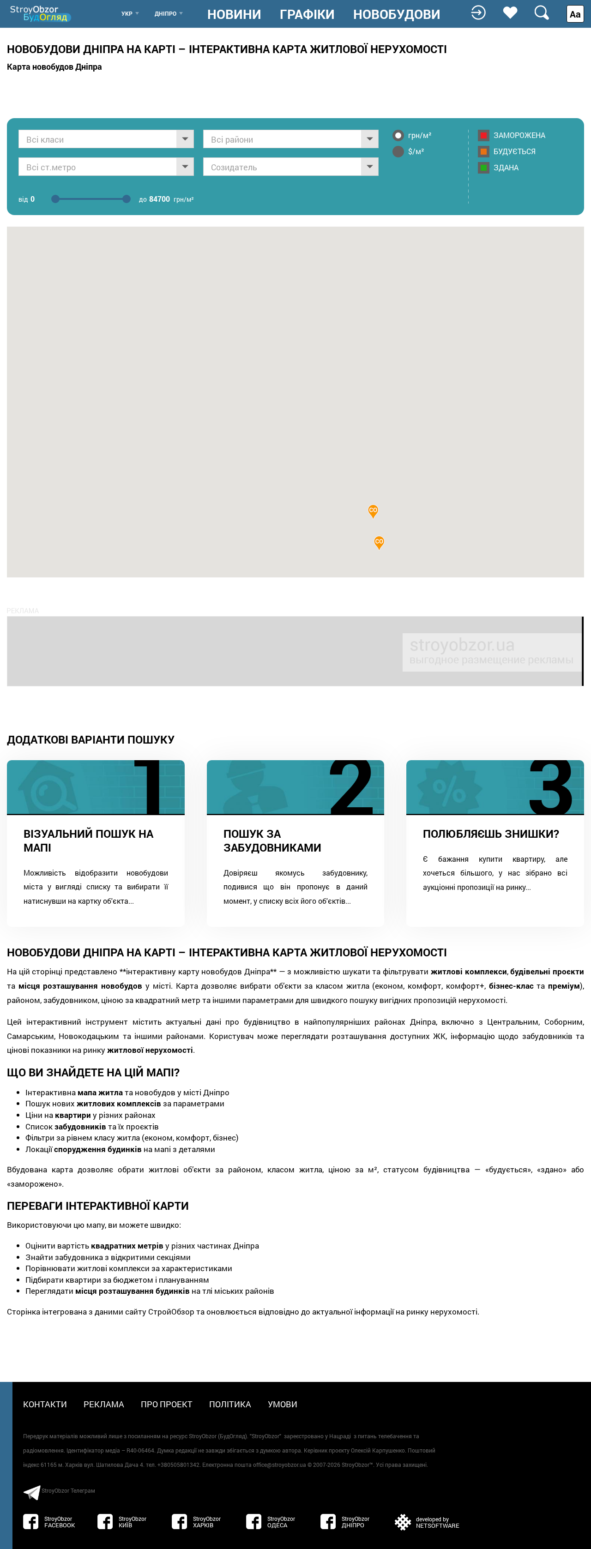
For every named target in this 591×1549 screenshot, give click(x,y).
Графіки (307, 14)
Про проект (167, 1404)
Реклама (104, 1404)
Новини (234, 14)
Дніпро (165, 13)
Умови (282, 1404)
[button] (373, 511)
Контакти (45, 1404)
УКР (127, 13)
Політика (230, 1404)
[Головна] (41, 14)
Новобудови (396, 14)
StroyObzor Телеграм (68, 1490)
